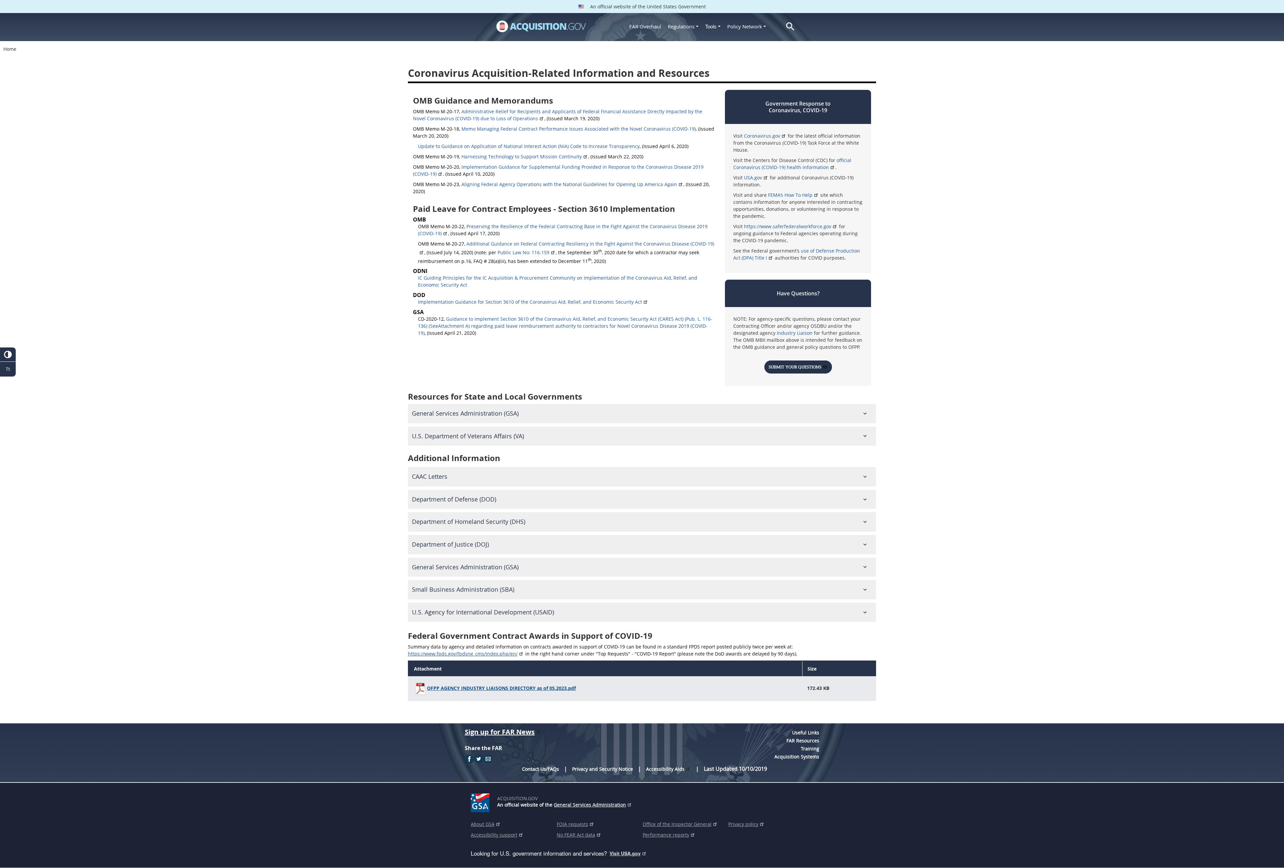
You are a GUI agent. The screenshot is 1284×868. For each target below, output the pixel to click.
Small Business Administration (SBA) (463, 589)
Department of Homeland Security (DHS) (468, 522)
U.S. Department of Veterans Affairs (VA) (468, 436)
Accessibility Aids (665, 769)
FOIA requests (572, 824)
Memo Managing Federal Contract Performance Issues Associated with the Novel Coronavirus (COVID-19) (578, 129)
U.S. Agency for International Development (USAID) (483, 612)
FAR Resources (802, 740)
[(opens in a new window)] (481, 801)
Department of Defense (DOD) (454, 499)
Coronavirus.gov (762, 136)
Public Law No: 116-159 (523, 252)
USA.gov (753, 177)
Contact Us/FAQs (540, 769)
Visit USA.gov (625, 853)
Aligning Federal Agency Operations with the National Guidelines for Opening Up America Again (569, 184)
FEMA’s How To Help (790, 195)
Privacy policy (743, 824)
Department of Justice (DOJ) (450, 544)
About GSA (483, 824)
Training (810, 748)
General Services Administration (590, 805)
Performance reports (666, 835)
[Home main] (541, 26)
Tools (711, 26)
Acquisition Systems (796, 756)
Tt (8, 369)
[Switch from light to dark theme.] (8, 354)
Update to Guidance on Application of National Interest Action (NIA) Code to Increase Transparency (529, 146)
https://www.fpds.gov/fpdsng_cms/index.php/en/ (463, 653)
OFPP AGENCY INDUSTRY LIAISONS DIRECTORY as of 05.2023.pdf (501, 688)
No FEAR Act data (576, 835)
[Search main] (790, 26)
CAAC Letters (429, 476)
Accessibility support (494, 835)
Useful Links (805, 732)
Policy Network (744, 26)
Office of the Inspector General (677, 824)
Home (9, 49)
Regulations (681, 26)
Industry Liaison (795, 333)
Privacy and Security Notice (602, 769)
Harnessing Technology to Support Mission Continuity (521, 156)
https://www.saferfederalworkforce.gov (787, 226)
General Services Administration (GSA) (465, 413)
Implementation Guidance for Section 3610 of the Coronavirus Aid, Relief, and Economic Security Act (530, 302)
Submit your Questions (795, 367)
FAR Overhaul (645, 26)
